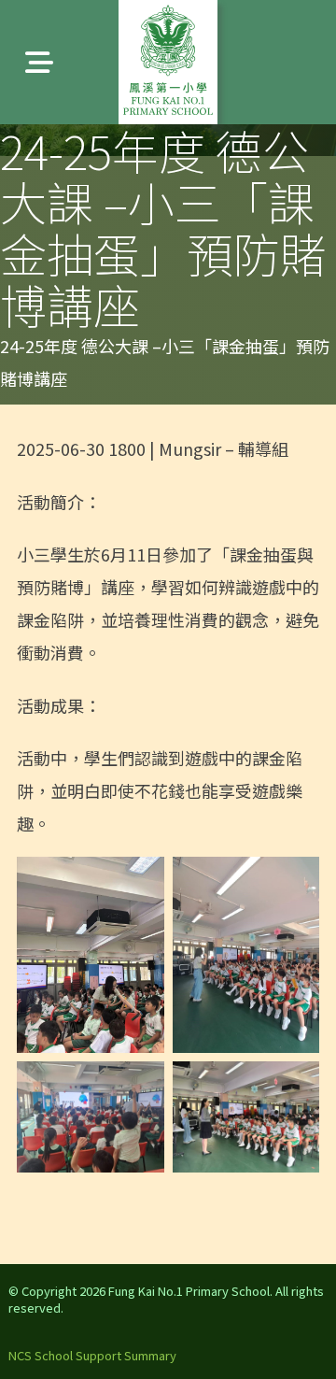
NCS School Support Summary (92, 1355)
